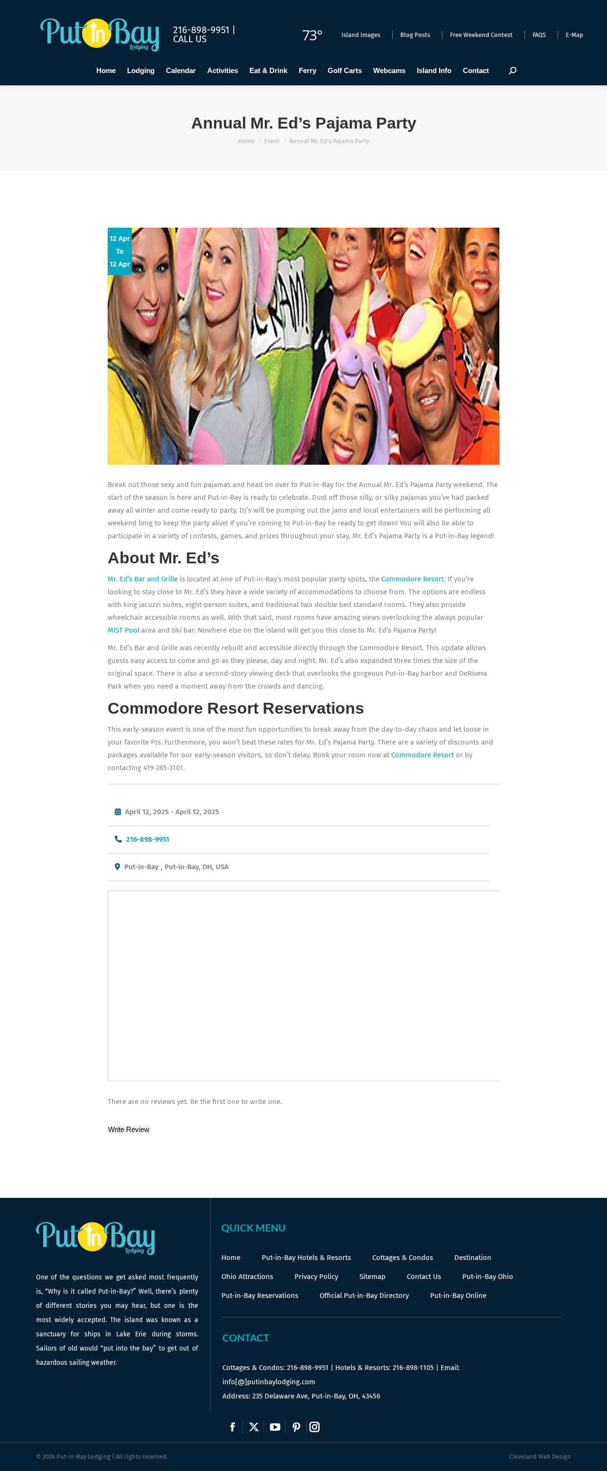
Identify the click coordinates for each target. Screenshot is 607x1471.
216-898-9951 (147, 839)
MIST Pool (123, 630)
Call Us (190, 39)
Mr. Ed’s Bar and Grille (143, 579)
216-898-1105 (413, 1367)
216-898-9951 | (204, 30)
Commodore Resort (412, 579)
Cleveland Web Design (540, 1456)
